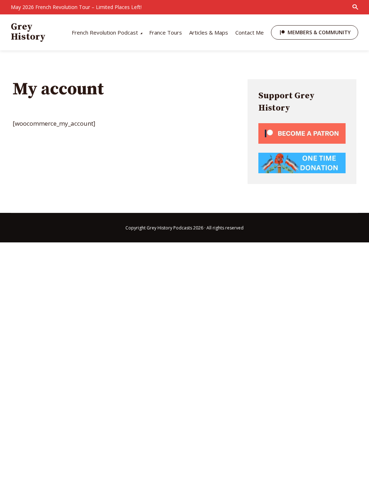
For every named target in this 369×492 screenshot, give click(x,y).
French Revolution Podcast (105, 32)
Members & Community (319, 32)
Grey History (28, 32)
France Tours (165, 32)
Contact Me (249, 32)
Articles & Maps (208, 32)
